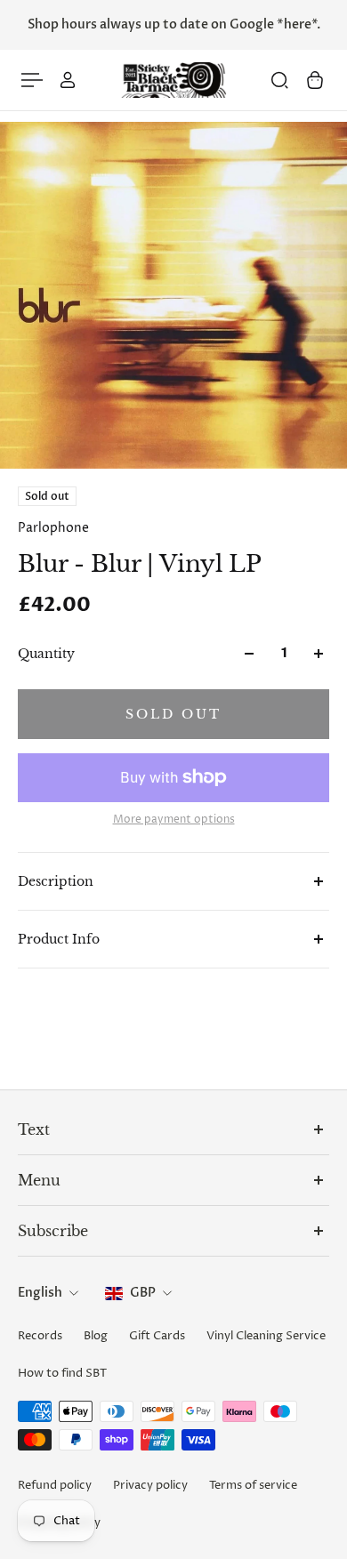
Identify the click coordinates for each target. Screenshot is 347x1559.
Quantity (46, 654)
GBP (143, 1292)
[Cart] (315, 80)
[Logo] (173, 80)
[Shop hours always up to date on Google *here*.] (173, 25)
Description (55, 881)
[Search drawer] (279, 80)
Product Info (59, 939)
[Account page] (67, 80)
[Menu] (32, 80)
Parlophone (53, 527)
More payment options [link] (174, 820)
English (40, 1292)
